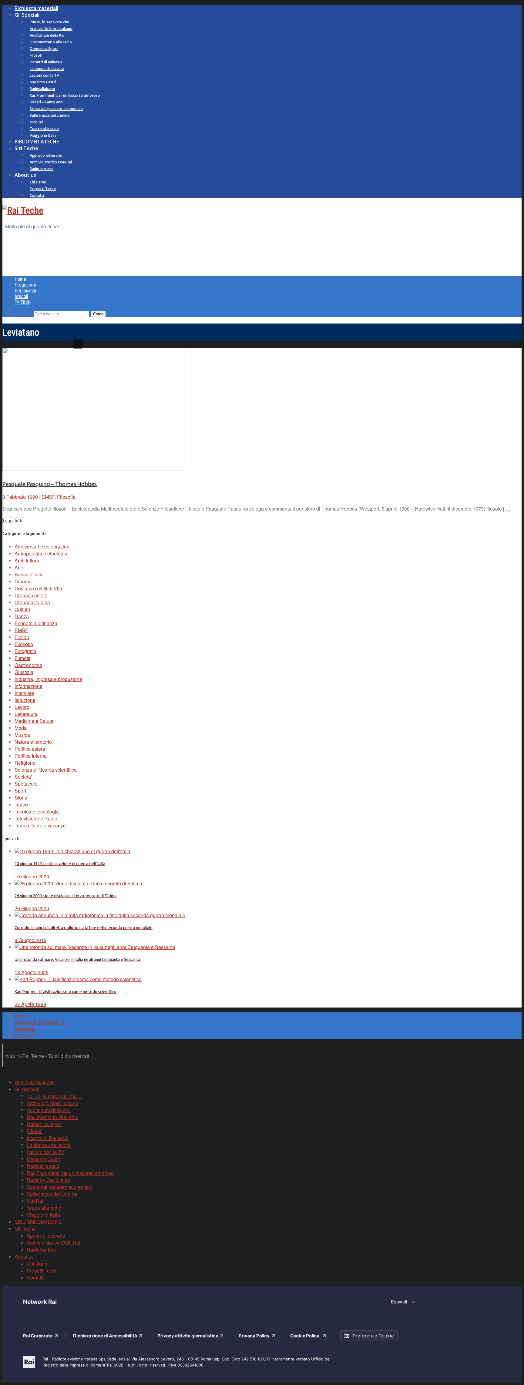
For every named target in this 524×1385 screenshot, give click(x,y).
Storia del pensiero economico (56, 108)
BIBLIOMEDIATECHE (37, 141)
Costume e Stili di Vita (38, 588)
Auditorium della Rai (47, 35)
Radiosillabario (42, 88)
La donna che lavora (47, 68)
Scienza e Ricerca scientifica (46, 769)
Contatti (37, 195)
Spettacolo (26, 783)
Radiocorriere (41, 168)
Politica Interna (31, 755)
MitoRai (36, 122)
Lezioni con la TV (44, 75)
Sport (20, 790)
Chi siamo (38, 182)
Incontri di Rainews (46, 62)
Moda (21, 727)
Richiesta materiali (36, 8)
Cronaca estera (31, 595)
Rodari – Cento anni (46, 102)
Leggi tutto (13, 521)
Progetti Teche (43, 188)
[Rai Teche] (22, 210)
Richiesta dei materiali (41, 1022)
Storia (21, 797)
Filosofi (36, 55)
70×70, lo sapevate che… (51, 22)
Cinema (23, 581)
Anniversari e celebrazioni (43, 546)
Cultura (22, 609)
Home (20, 279)
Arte (19, 567)
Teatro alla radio (44, 128)
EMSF (48, 496)
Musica (22, 734)
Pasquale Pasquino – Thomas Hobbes (49, 484)
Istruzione (25, 699)
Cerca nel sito (17, 313)
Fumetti (22, 658)
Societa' (23, 776)
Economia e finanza (36, 623)
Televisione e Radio (36, 818)
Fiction (22, 637)
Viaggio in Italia (43, 135)
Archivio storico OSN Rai (51, 162)
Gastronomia (28, 665)
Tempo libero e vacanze (40, 825)
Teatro (21, 804)
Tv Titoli (22, 302)
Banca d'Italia (29, 574)
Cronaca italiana (32, 602)
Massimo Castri (43, 82)
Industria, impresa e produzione (48, 679)
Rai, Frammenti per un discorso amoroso (65, 95)
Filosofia (66, 496)
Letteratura (26, 713)
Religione (25, 762)
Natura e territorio (33, 741)
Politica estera (30, 748)
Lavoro (22, 706)
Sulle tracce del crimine (49, 115)
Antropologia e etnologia (41, 553)
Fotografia (25, 651)
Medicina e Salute (34, 720)
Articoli (21, 296)
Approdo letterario (46, 155)
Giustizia (24, 672)
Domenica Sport (44, 48)
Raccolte (25, 1029)
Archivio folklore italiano (51, 28)
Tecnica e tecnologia (37, 811)
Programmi (25, 285)
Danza (22, 616)
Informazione (28, 685)
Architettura (27, 560)
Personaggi (25, 290)
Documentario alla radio (51, 42)
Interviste (24, 692)
